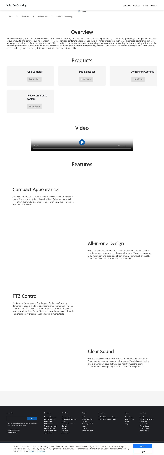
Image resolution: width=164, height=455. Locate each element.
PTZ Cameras (48, 424)
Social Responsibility (146, 419)
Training (84, 421)
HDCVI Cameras (49, 419)
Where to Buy (144, 431)
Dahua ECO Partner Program (108, 417)
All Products (42, 17)
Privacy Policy (144, 428)
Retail (64, 428)
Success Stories (130, 419)
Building (64, 426)
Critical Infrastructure (69, 419)
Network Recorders (50, 431)
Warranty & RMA (87, 424)
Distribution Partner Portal (107, 419)
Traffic (64, 421)
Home (10, 17)
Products (25, 17)
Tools (83, 417)
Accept (142, 446)
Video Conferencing (64, 17)
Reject (143, 452)
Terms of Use (144, 426)
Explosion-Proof (49, 428)
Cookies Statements (37, 451)
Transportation (67, 417)
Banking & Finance (68, 424)
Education (65, 431)
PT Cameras (48, 421)
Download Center (88, 419)
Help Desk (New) (87, 431)
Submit (32, 418)
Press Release (129, 417)
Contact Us (143, 421)
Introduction (144, 417)
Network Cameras (50, 417)
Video (84, 426)
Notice (127, 421)
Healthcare (65, 433)
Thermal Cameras (50, 426)
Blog (126, 424)
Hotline (84, 428)
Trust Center (144, 424)
